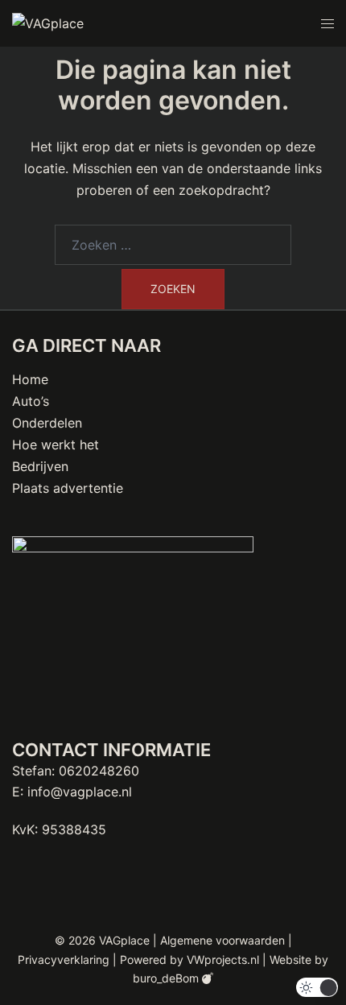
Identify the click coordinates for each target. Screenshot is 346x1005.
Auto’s (30, 401)
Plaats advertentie (67, 488)
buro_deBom (167, 978)
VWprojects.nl (223, 959)
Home (30, 379)
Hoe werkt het (55, 444)
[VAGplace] (48, 22)
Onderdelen (47, 423)
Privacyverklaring (63, 959)
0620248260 (99, 771)
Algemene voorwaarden (222, 940)
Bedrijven (40, 466)
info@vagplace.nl (79, 792)
